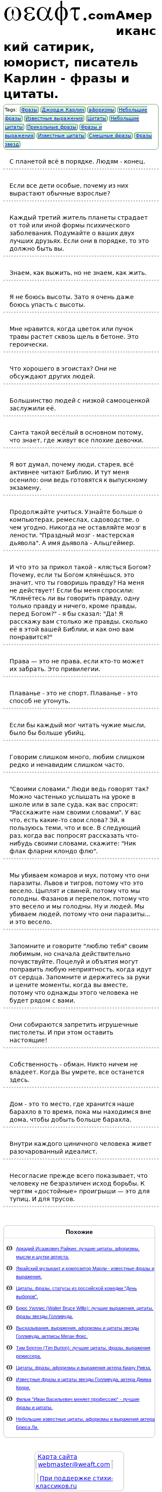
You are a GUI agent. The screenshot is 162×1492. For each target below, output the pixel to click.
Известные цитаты (61, 136)
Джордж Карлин (63, 110)
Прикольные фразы (51, 127)
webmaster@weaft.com (74, 1464)
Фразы (29, 110)
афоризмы (101, 110)
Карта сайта (57, 1456)
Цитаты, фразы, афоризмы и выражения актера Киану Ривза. (83, 1367)
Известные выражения (54, 118)
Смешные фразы (110, 136)
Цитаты (96, 118)
